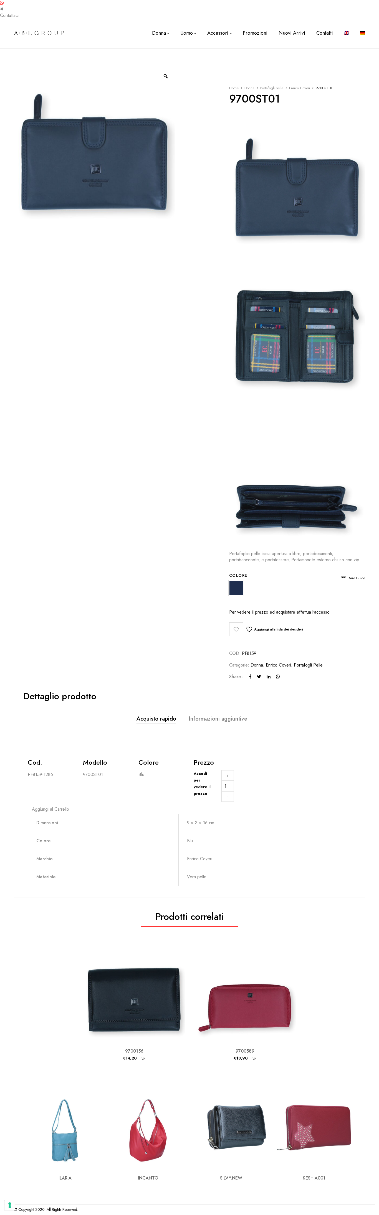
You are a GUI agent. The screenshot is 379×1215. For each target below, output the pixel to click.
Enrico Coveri (299, 88)
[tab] (156, 719)
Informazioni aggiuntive (218, 719)
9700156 (134, 1051)
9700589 (245, 1051)
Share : (236, 677)
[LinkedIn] (269, 676)
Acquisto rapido (156, 719)
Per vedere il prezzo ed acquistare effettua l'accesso (279, 612)
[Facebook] (250, 676)
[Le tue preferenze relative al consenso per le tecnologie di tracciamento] (9, 1205)
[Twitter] (259, 676)
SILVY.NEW (231, 1178)
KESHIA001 (314, 1178)
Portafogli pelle (271, 88)
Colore (238, 575)
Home (234, 88)
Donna (249, 88)
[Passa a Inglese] (346, 33)
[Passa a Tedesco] (362, 33)
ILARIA (65, 1178)
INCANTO (148, 1178)
